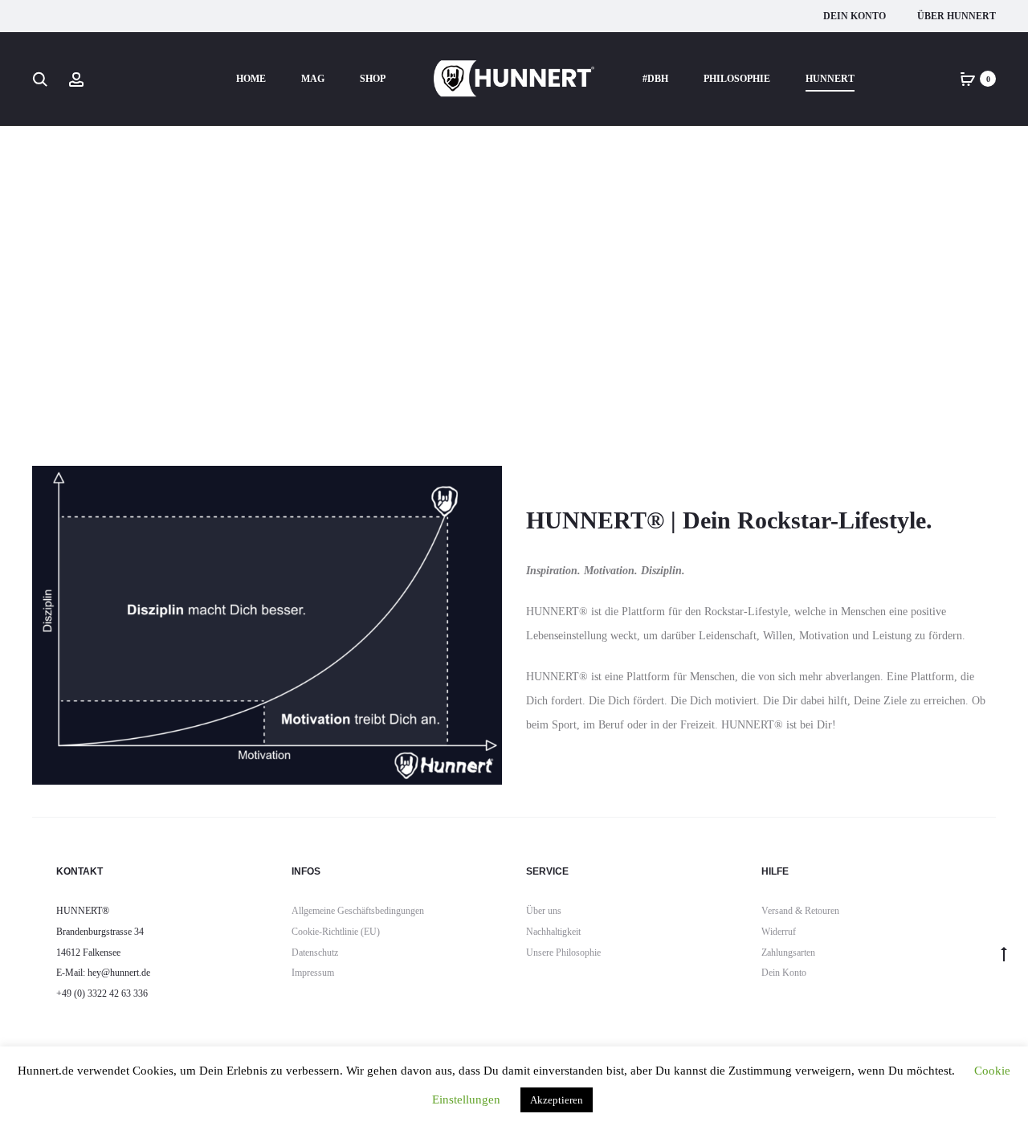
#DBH (655, 78)
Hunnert (830, 78)
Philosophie (737, 78)
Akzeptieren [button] (556, 1100)
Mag (312, 78)
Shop (373, 78)
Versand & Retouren (800, 910)
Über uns (543, 910)
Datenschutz (315, 952)
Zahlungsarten (788, 952)
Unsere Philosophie (563, 952)
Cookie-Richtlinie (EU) (336, 931)
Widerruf (778, 931)
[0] (968, 78)
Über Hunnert (956, 16)
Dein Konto (854, 16)
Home (251, 78)
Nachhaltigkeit (553, 931)
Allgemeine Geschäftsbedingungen (358, 910)
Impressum (313, 972)
